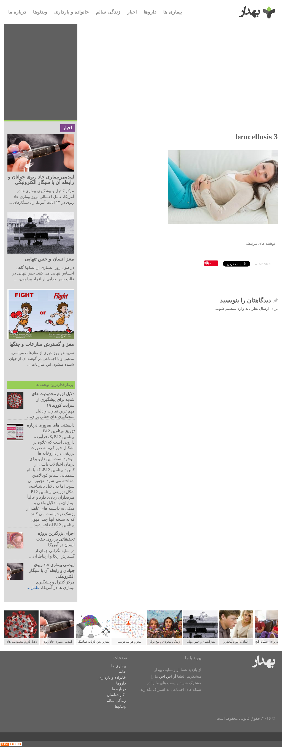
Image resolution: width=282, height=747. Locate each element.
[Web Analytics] (11, 744)
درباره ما (17, 12)
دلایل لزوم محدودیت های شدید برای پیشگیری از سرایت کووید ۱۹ (53, 400)
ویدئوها (40, 12)
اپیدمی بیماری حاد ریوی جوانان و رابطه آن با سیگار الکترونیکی (41, 179)
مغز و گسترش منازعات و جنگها (41, 344)
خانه (122, 672)
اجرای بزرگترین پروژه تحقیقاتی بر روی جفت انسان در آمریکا (55, 539)
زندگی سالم (108, 12)
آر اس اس (167, 676)
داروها (150, 12)
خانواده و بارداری (71, 12)
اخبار (132, 12)
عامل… (33, 587)
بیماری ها (172, 12)
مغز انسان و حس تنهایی (49, 259)
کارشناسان (115, 695)
